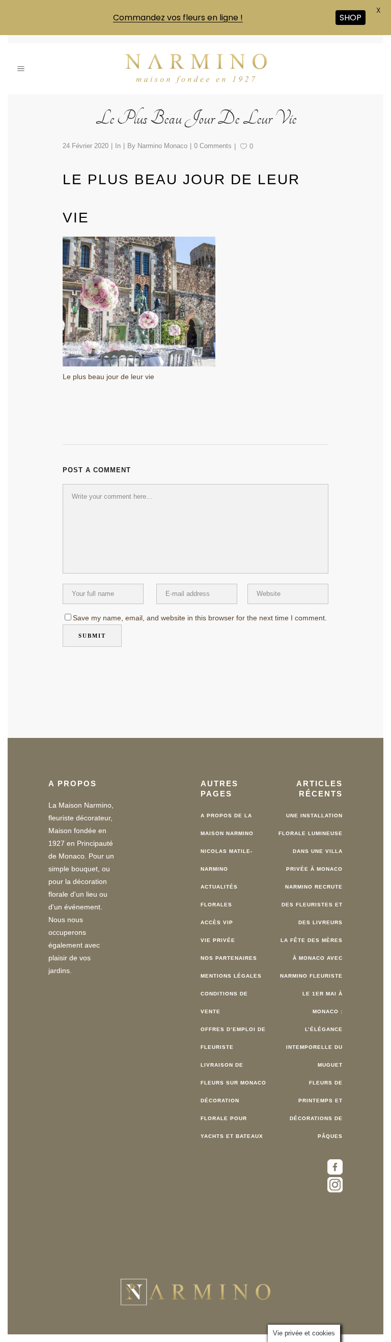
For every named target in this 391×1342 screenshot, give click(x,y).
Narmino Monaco (162, 138)
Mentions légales (231, 969)
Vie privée (218, 933)
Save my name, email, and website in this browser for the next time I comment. (200, 611)
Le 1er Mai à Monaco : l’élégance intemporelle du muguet (314, 1022)
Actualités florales (219, 888)
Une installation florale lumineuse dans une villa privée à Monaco (310, 835)
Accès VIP (217, 915)
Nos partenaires (229, 951)
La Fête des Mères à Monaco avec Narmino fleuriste (311, 951)
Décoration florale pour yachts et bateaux (232, 1111)
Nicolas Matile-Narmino (227, 853)
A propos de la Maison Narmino (227, 817)
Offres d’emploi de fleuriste (233, 1031)
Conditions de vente (224, 995)
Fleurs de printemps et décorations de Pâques (316, 1102)
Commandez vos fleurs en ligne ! (178, 17)
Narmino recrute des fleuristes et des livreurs (312, 897)
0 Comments (213, 138)
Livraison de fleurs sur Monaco (233, 1066)
